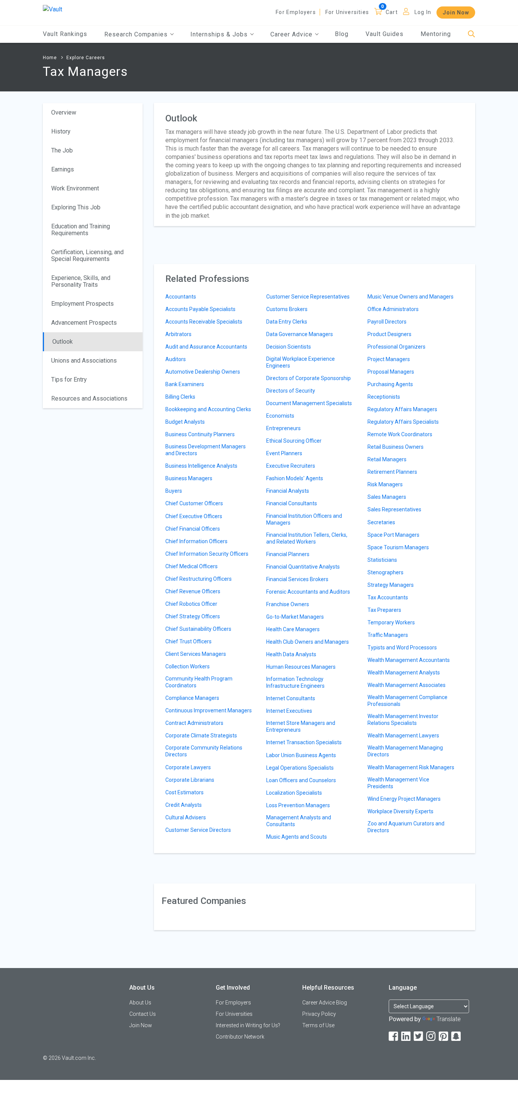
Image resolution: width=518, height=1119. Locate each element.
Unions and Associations (84, 360)
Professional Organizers (396, 347)
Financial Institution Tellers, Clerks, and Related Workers (306, 538)
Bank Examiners (184, 384)
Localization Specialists (294, 793)
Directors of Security (290, 391)
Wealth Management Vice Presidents (398, 782)
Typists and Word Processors (402, 647)
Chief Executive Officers (193, 516)
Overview (63, 112)
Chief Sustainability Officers (198, 629)
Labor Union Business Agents (301, 755)
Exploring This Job (75, 207)
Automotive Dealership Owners (202, 372)
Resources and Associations (89, 398)
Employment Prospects (82, 303)
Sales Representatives (394, 509)
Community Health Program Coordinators (198, 682)
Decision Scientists (288, 347)
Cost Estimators (184, 792)
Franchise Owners (287, 604)
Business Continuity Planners (200, 434)
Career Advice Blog (324, 1003)
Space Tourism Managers (398, 547)
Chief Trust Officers (188, 641)
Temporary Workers (391, 622)
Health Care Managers (293, 629)
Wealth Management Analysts (403, 673)
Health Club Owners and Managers (307, 642)
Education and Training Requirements (80, 230)
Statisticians (382, 560)
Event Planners (284, 453)
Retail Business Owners (395, 447)
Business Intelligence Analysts (201, 466)
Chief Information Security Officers (206, 554)
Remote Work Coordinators (399, 434)
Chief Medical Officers (191, 566)
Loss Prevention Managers (298, 805)
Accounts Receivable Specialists (203, 322)
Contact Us (142, 1014)
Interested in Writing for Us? (248, 1025)
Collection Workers (187, 666)
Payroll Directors (387, 322)
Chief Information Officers (196, 541)
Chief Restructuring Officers (198, 579)
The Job (62, 150)
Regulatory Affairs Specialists (403, 422)
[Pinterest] (444, 1036)
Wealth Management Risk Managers (410, 767)
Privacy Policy (319, 1014)
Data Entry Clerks (286, 322)
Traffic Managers (387, 635)
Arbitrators (178, 334)
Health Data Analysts (291, 654)
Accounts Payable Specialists (200, 309)
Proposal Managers (390, 372)
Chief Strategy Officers (192, 616)
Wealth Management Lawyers (403, 735)
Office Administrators (393, 309)
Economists (280, 416)
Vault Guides (384, 34)
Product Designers (389, 334)
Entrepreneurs (283, 428)
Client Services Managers (195, 654)
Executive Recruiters (290, 466)
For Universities (347, 12)
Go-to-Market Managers (295, 617)
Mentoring (436, 34)
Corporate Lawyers (188, 767)
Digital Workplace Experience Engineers (300, 362)
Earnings (62, 169)
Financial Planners (287, 554)
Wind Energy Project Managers (404, 799)
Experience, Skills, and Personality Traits (80, 281)
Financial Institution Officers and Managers (304, 519)
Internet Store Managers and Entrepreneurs (300, 726)
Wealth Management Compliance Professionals (407, 700)
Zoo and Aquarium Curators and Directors (405, 826)
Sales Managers (386, 497)
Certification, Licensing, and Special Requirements (87, 255)
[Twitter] (419, 1036)
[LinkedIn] (406, 1036)
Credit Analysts (183, 805)
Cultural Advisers (185, 817)
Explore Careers (85, 57)
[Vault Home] (52, 9)
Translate (448, 1019)
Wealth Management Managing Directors (405, 751)
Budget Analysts (185, 422)
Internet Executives (289, 711)
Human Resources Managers (301, 667)
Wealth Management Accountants (408, 660)
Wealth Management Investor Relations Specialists (402, 719)
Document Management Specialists (309, 403)
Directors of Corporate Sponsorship (308, 378)
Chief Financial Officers (192, 529)
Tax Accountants (387, 597)
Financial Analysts (287, 491)
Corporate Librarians (189, 780)
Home (50, 57)
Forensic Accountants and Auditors (308, 592)
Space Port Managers (393, 535)
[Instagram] (431, 1036)
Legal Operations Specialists (300, 768)
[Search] (471, 34)
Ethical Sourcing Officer (294, 441)
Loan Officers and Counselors (301, 780)
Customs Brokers (287, 309)
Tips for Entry (69, 379)
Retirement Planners (392, 472)
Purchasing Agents (390, 384)
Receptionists (383, 397)
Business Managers (188, 478)
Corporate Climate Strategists (201, 735)
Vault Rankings (65, 34)
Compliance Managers (192, 698)
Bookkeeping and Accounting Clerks (208, 409)
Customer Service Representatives (308, 297)
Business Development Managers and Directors (205, 449)
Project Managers (388, 359)
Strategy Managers (390, 585)
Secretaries (381, 522)
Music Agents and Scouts (296, 837)
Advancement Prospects (84, 322)
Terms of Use (318, 1025)
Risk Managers (385, 484)
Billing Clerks (180, 397)
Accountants (180, 297)
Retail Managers (387, 459)
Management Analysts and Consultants (298, 820)
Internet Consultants (290, 698)
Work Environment (75, 188)
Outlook (62, 341)
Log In (422, 12)
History (61, 131)
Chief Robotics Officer (191, 604)
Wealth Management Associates (406, 685)
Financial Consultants (291, 503)
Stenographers (385, 572)
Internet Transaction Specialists (304, 742)
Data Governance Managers (299, 334)
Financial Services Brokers (297, 579)
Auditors (175, 359)
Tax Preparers (384, 610)
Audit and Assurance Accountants (206, 347)
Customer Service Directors (198, 830)
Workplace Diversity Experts (400, 811)
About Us (140, 1003)
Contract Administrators (194, 723)
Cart (392, 12)
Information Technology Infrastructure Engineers (295, 682)
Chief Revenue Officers (192, 591)
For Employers (296, 12)
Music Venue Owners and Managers (410, 297)
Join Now (456, 12)
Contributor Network (240, 1037)
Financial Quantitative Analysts (303, 567)
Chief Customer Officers (194, 503)
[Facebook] (394, 1036)
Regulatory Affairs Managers (402, 409)
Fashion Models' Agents (294, 478)
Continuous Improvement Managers (208, 710)
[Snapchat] (456, 1036)
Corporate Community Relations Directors (203, 751)
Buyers (173, 491)
